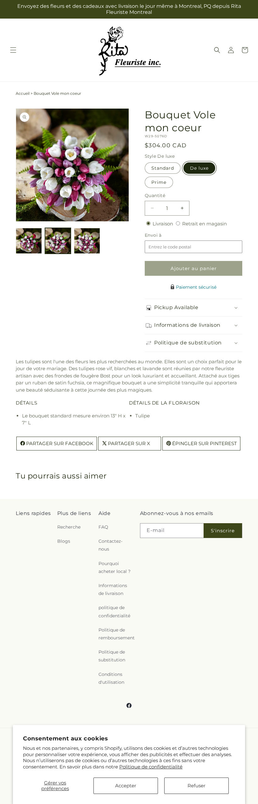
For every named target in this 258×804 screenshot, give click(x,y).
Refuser (196, 786)
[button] (13, 50)
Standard (162, 168)
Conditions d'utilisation (111, 678)
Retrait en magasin (204, 224)
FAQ (103, 527)
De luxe (199, 168)
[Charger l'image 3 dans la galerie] (87, 241)
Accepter (125, 786)
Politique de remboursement (116, 634)
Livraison (163, 224)
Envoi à (159, 235)
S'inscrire (223, 531)
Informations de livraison (112, 589)
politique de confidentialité (114, 611)
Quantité (155, 195)
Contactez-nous (110, 545)
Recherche (69, 527)
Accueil (23, 93)
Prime (158, 182)
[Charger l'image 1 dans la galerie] (29, 241)
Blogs (63, 541)
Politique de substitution (111, 656)
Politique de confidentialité (150, 767)
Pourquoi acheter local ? (114, 567)
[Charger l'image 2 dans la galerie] (58, 241)
